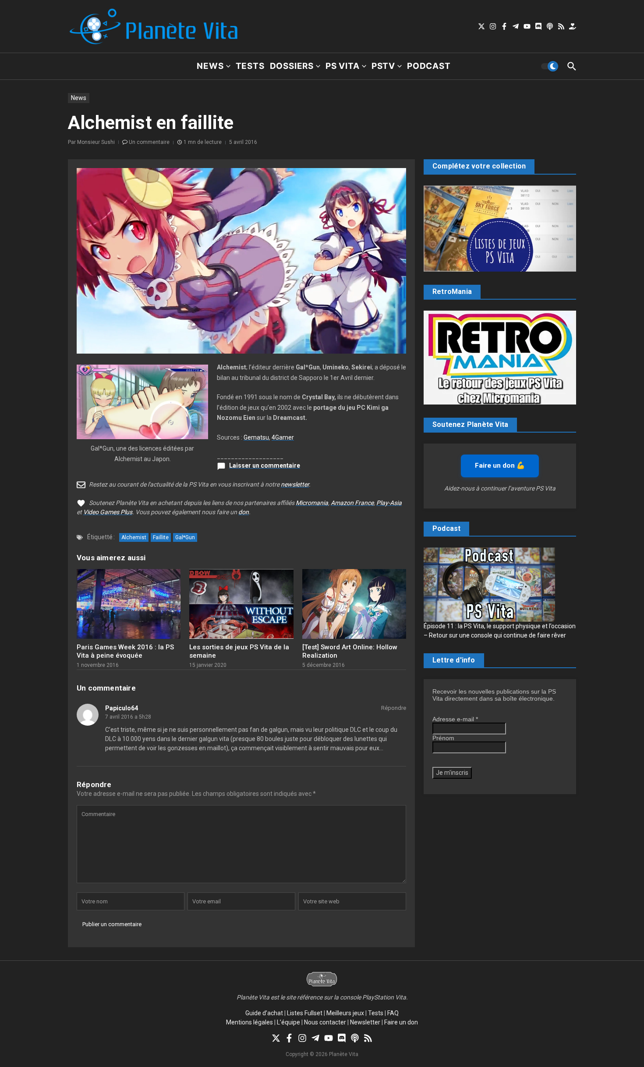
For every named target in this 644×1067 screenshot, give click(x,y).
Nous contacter (325, 1022)
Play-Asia (389, 502)
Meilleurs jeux (345, 1013)
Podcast (429, 66)
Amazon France (352, 502)
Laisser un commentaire (264, 465)
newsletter (295, 484)
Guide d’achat (264, 1013)
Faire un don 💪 (500, 465)
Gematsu (256, 437)
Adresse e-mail (455, 719)
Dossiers (292, 66)
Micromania (312, 502)
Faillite (161, 537)
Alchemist (133, 537)
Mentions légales (249, 1022)
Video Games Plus (107, 512)
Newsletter (365, 1022)
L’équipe (288, 1022)
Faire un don (401, 1022)
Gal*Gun (185, 537)
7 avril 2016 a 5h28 (128, 717)
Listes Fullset (304, 1013)
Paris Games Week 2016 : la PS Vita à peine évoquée (125, 651)
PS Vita (343, 66)
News (210, 66)
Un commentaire (149, 142)
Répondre (393, 708)
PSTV (383, 66)
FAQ (393, 1013)
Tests (250, 66)
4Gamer (283, 437)
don (243, 512)
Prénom (443, 737)
